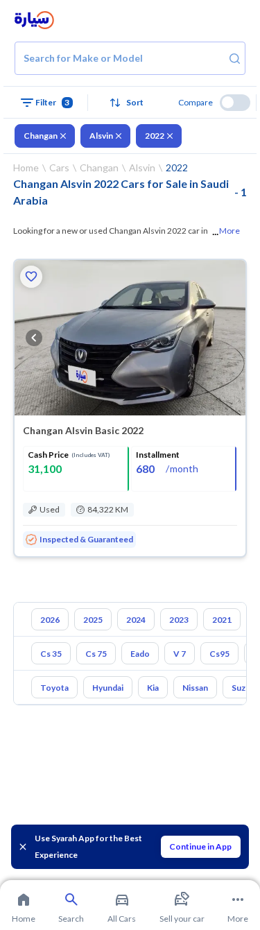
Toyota (54, 687)
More (229, 230)
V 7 (179, 653)
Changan (41, 135)
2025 (93, 619)
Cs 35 (51, 653)
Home (26, 167)
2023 (179, 619)
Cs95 (219, 653)
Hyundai (107, 687)
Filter (52, 102)
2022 (154, 135)
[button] (130, 102)
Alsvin (101, 135)
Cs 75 (96, 653)
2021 (222, 619)
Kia (153, 687)
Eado (140, 653)
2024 (136, 619)
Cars (59, 167)
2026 (50, 619)
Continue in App (200, 846)
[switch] (235, 102)
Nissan (195, 687)
